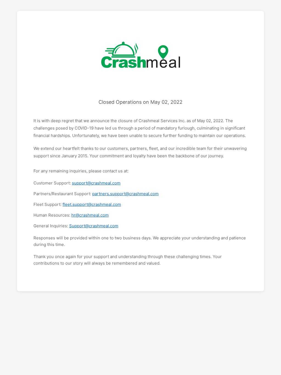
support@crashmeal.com (96, 183)
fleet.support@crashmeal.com (92, 204)
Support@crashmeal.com (93, 225)
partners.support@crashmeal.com (125, 193)
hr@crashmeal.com (90, 215)
